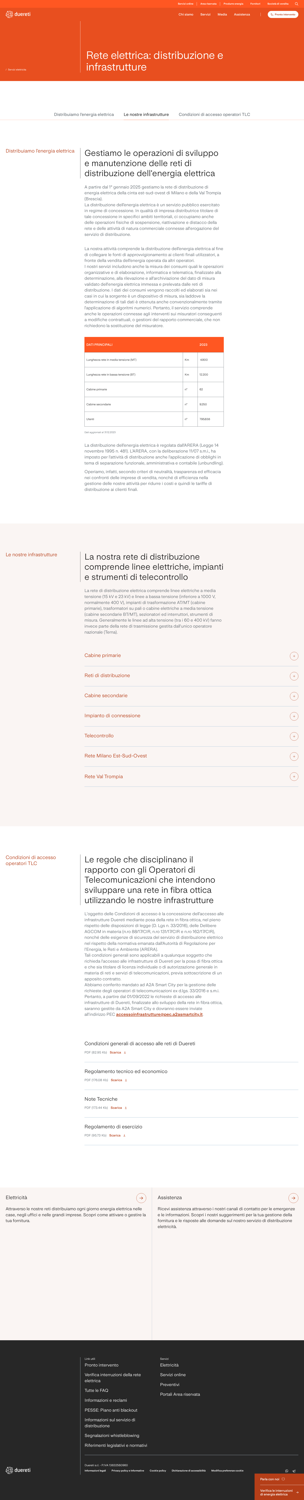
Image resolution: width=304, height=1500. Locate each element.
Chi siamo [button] (186, 14)
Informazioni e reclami (106, 1400)
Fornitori (255, 3)
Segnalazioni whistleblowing (112, 1435)
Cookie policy (158, 1470)
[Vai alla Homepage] (18, 14)
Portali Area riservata (180, 1394)
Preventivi (169, 1384)
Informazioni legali (95, 1470)
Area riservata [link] (208, 3)
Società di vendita (278, 3)
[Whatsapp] (287, 1471)
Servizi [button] (205, 14)
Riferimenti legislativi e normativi (116, 1445)
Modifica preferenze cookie (227, 1470)
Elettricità (169, 1365)
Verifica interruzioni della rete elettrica (113, 1377)
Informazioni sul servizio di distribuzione (110, 1422)
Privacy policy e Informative (128, 1470)
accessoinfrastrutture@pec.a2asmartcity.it (159, 1014)
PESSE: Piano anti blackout (111, 1410)
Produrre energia (233, 3)
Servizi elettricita (17, 69)
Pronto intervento (285, 14)
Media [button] (222, 14)
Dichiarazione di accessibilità (189, 1470)
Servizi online (173, 1374)
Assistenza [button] (242, 14)
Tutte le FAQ (96, 1390)
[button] (296, 4)
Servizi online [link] (185, 3)
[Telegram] (294, 1471)
